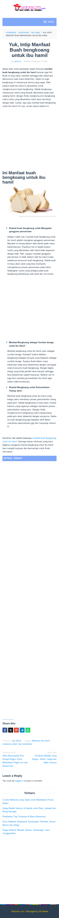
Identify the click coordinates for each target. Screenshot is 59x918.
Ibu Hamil (16, 740)
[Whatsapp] (27, 730)
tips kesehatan (25, 743)
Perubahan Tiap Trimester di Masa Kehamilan (24, 816)
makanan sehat (9, 743)
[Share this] (4, 730)
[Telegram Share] (22, 730)
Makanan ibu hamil (41, 740)
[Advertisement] (29, 139)
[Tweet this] (10, 730)
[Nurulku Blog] (29, 6)
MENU (51, 22)
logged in (19, 780)
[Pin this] (16, 730)
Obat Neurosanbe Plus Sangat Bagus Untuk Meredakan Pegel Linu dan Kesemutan (15, 759)
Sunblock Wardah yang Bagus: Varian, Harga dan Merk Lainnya (44, 757)
